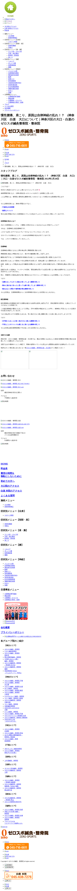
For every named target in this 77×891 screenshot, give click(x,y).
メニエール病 (12, 71)
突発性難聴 (12, 45)
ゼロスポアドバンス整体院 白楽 (15, 715)
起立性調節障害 (13, 86)
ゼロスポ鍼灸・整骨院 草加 (14, 733)
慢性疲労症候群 (13, 75)
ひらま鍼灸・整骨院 (11, 712)
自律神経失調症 (13, 73)
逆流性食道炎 (12, 85)
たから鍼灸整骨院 (11, 651)
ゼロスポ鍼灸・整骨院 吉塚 (14, 815)
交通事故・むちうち (15, 100)
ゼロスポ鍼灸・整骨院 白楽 (14, 686)
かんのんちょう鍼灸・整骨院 (14, 696)
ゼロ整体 (11, 36)
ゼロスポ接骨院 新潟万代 (13, 802)
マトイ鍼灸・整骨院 (11, 704)
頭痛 (9, 92)
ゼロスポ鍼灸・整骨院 (12, 649)
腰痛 (9, 67)
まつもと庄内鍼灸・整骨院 (14, 768)
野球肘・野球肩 (13, 55)
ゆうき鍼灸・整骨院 (11, 688)
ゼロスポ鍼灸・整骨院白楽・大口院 (38, 348)
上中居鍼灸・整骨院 (11, 760)
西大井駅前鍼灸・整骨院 (13, 657)
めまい (10, 90)
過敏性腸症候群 (13, 88)
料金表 (7, 30)
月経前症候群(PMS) (14, 83)
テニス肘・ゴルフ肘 (15, 51)
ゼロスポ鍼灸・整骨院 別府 (14, 809)
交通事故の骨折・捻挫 (15, 102)
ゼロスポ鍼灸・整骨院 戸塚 (14, 680)
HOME (7, 159)
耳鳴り (10, 47)
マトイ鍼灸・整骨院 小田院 (14, 698)
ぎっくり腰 (12, 63)
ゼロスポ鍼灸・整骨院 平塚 (14, 713)
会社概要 (8, 108)
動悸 (9, 77)
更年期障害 (12, 81)
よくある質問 (9, 106)
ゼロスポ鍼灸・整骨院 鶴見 (14, 690)
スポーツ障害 (12, 41)
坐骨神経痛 (12, 65)
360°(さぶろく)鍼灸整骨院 (13, 749)
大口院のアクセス (11, 26)
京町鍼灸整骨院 (10, 706)
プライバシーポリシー (12, 110)
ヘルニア (11, 61)
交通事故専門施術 (14, 96)
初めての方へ (8, 481)
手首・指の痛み (13, 53)
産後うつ (11, 79)
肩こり (10, 57)
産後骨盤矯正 (12, 38)
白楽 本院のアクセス (11, 28)
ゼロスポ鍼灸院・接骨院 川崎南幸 (16, 717)
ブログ (7, 104)
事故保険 (11, 98)
